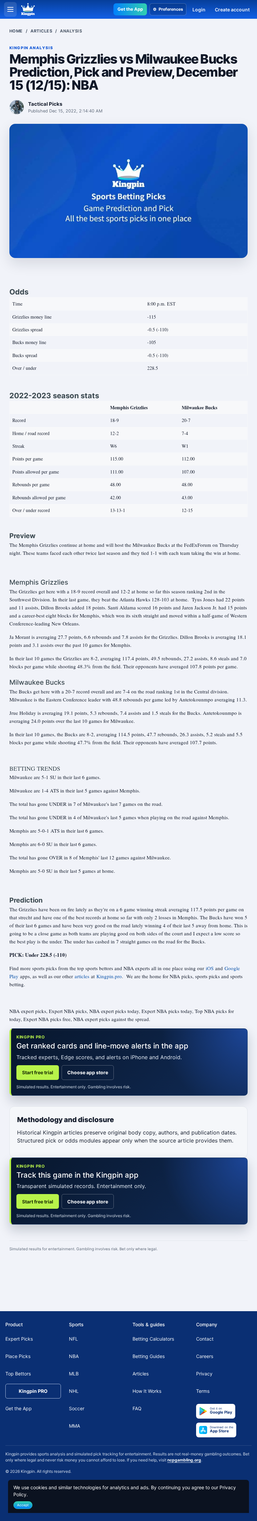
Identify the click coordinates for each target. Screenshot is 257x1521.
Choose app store (87, 1072)
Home (16, 30)
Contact (204, 1339)
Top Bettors (18, 1373)
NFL (73, 1339)
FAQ (137, 1408)
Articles (41, 30)
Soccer (76, 1408)
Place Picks (17, 1356)
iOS (209, 968)
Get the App (130, 9)
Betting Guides (149, 1356)
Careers (204, 1356)
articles (82, 976)
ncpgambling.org (184, 1459)
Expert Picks (19, 1339)
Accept (23, 1505)
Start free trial (37, 1072)
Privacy (204, 1373)
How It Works (147, 1391)
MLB (74, 1373)
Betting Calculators (153, 1339)
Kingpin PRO (33, 1391)
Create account (232, 9)
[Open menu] (10, 9)
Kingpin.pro (109, 976)
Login (198, 9)
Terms (202, 1391)
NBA (74, 1356)
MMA (74, 1426)
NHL (74, 1391)
